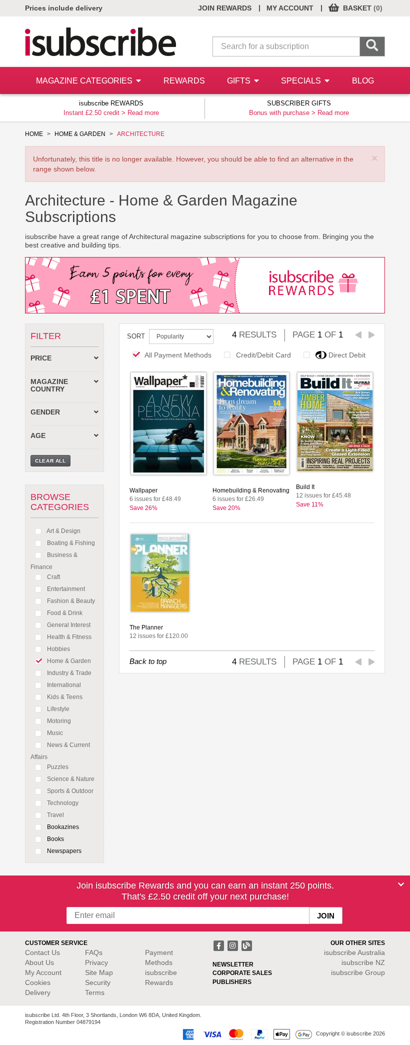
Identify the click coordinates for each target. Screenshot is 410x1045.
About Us (39, 962)
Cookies (37, 982)
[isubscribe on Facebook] (219, 945)
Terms (94, 992)
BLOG (363, 80)
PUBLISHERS (232, 982)
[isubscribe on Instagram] (233, 945)
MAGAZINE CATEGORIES (85, 80)
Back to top (148, 661)
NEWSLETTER (233, 964)
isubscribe (354, 952)
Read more (143, 112)
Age (38, 436)
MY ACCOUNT (290, 8)
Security (97, 982)
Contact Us (42, 952)
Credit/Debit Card (263, 355)
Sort (136, 336)
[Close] (401, 885)
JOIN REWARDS (225, 8)
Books (55, 839)
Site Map (99, 972)
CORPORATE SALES (242, 973)
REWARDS (184, 80)
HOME (34, 134)
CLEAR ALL (50, 461)
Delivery (37, 992)
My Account (43, 972)
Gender (45, 412)
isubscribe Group (358, 972)
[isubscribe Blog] (246, 945)
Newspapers (64, 851)
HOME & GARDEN (80, 134)
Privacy (96, 962)
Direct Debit (347, 355)
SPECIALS (302, 80)
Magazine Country (49, 385)
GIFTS (239, 80)
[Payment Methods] (245, 1034)
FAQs (93, 952)
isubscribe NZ (363, 962)
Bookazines (62, 827)
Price (41, 358)
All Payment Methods (178, 355)
